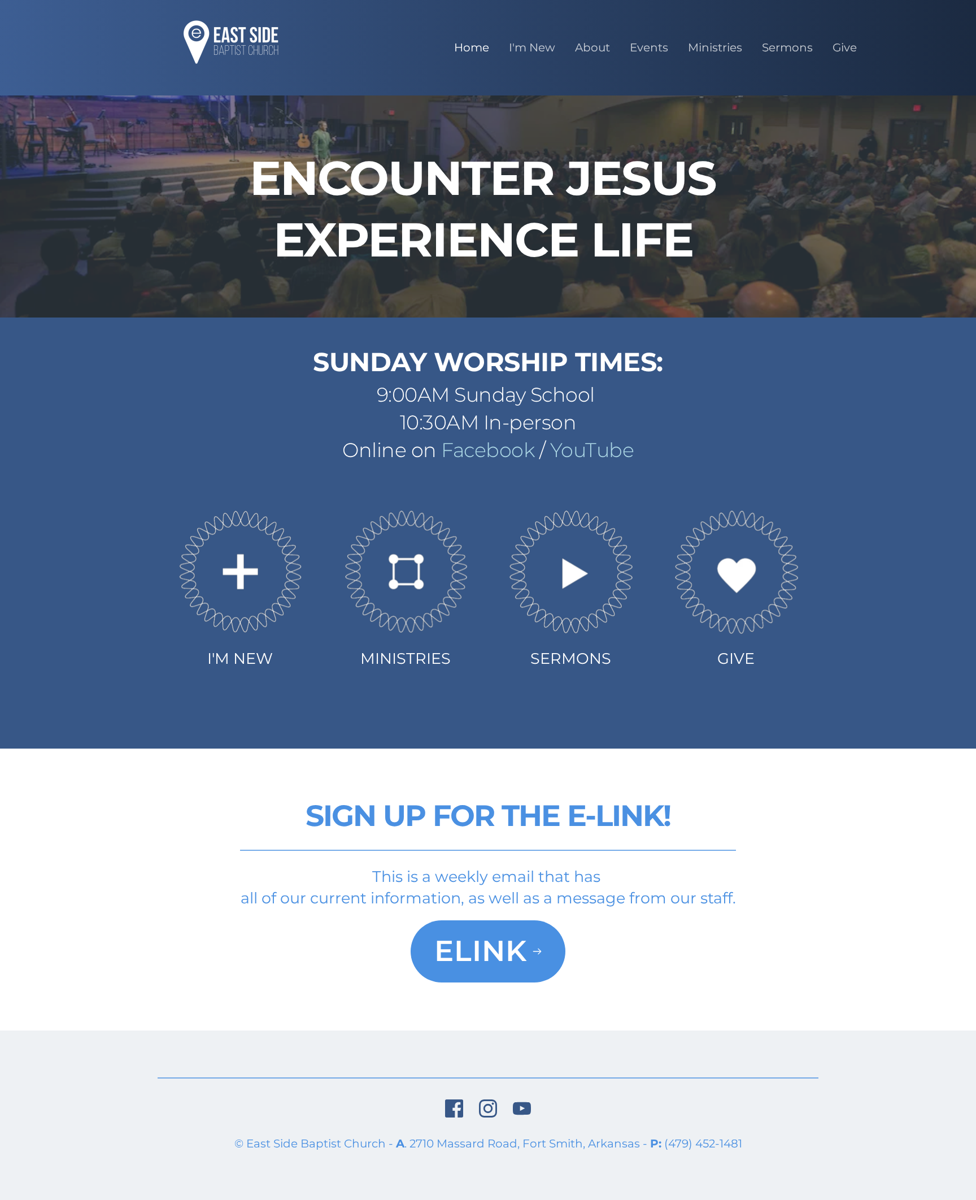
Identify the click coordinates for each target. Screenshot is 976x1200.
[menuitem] (471, 47)
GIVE (736, 658)
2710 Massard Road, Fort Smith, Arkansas (524, 1143)
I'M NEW (240, 658)
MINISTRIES (405, 658)
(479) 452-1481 (703, 1143)
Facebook (487, 450)
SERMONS (570, 658)
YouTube (592, 450)
